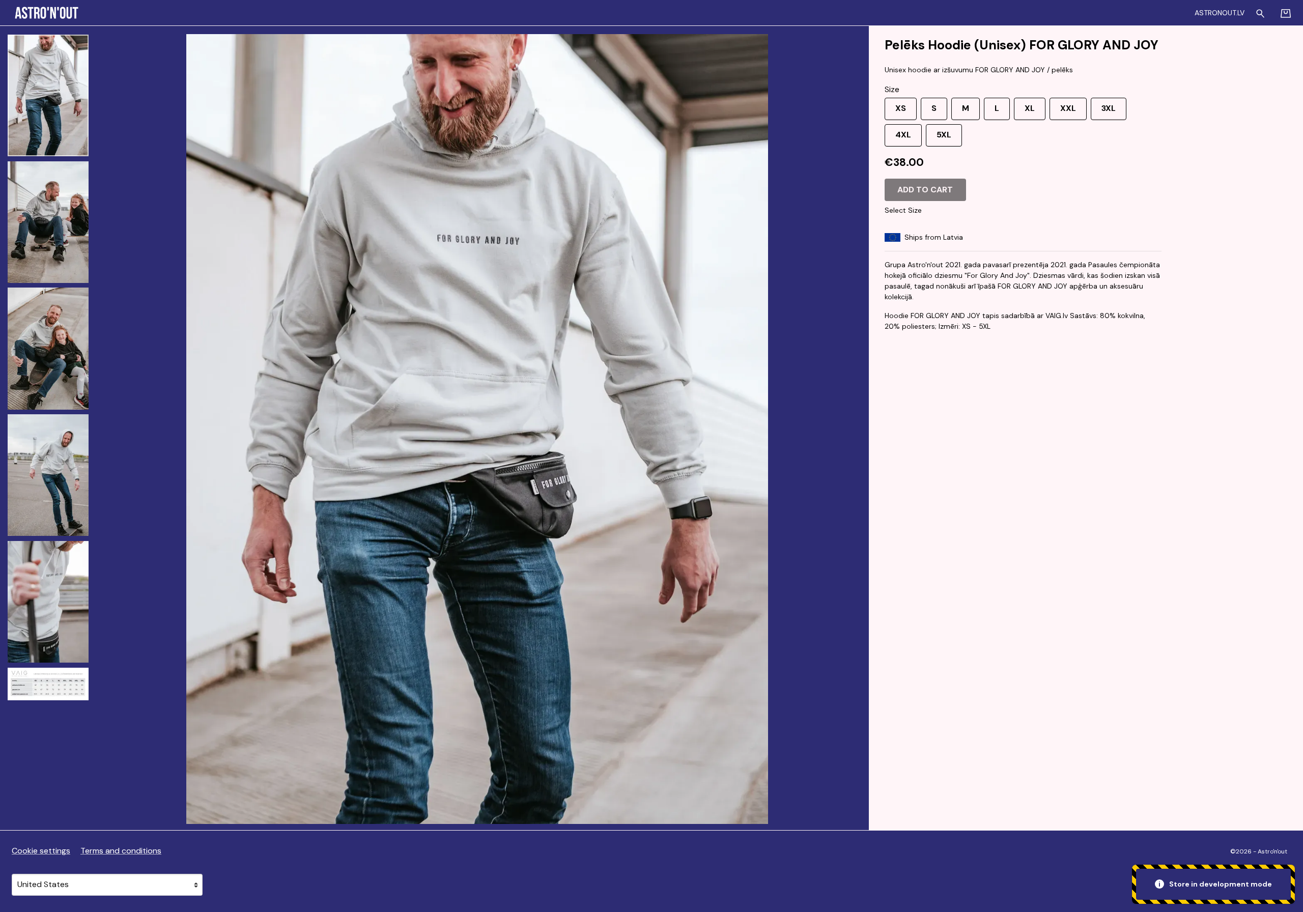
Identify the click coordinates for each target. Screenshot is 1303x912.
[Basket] (1286, 12)
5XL (944, 134)
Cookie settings (41, 850)
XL (1030, 108)
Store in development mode (1220, 884)
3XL (1108, 108)
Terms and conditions (120, 850)
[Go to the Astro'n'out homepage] (205, 12)
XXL (1068, 108)
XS (900, 108)
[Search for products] (1260, 12)
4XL (903, 134)
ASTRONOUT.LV (1219, 12)
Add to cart (925, 189)
